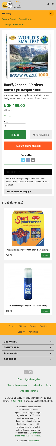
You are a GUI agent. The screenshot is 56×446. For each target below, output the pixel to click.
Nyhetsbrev (38, 385)
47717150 (17, 400)
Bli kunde (22, 326)
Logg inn (21, 331)
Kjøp (17, 134)
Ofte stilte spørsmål (29, 390)
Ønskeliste (42, 134)
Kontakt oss (33, 331)
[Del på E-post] (33, 160)
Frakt (19, 379)
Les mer (33, 432)
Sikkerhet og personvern (18, 385)
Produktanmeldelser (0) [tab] (17, 191)
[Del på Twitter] (23, 160)
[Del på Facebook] (28, 160)
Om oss (33, 326)
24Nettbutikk (33, 440)
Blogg (49, 385)
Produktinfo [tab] (11, 171)
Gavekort (43, 326)
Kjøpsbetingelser (33, 379)
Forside (4, 19)
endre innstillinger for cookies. (28, 435)
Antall (6, 122)
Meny (8, 13)
